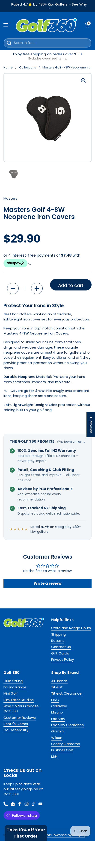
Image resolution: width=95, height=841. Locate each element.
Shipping (58, 634)
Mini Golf (10, 693)
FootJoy (58, 718)
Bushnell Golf (62, 750)
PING (55, 699)
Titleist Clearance (66, 693)
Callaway (59, 706)
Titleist (57, 687)
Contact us (61, 646)
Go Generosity (15, 730)
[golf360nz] (46, 25)
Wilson (56, 737)
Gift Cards (60, 653)
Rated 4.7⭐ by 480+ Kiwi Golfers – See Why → (49, 6)
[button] (13, 288)
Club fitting (13, 680)
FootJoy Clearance (67, 725)
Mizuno (57, 712)
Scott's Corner (15, 723)
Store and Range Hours (71, 627)
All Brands (59, 680)
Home (8, 67)
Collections (27, 67)
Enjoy (47, 56)
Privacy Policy (62, 659)
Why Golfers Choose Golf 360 (21, 709)
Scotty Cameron (65, 743)
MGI (54, 756)
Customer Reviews (19, 717)
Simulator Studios (18, 699)
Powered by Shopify (68, 834)
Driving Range (15, 687)
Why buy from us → (71, 441)
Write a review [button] (48, 583)
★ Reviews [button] (91, 425)
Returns (57, 640)
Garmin (57, 731)
